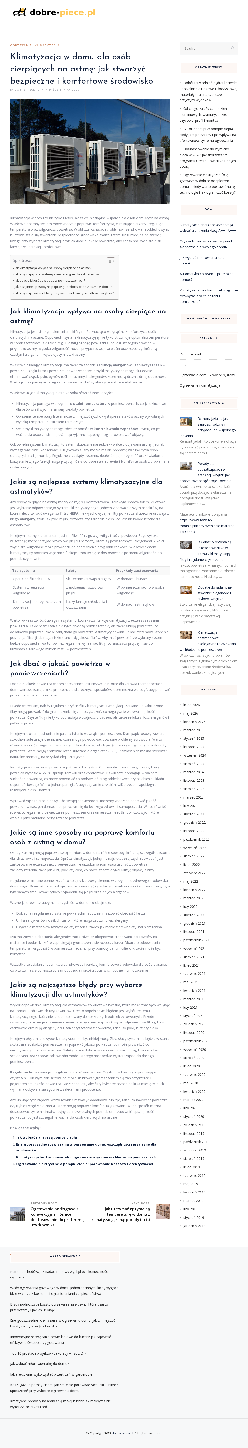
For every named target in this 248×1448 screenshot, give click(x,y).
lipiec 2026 (191, 705)
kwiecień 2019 (194, 1192)
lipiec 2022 (191, 864)
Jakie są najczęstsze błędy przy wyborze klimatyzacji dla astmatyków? (64, 293)
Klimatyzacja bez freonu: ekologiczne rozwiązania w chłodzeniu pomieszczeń (209, 296)
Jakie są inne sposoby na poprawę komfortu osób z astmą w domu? (63, 287)
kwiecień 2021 (194, 990)
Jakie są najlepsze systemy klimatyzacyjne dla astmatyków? (57, 274)
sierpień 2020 (193, 1057)
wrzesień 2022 (194, 847)
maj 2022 (190, 881)
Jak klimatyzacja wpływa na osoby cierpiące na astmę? (53, 268)
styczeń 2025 (193, 738)
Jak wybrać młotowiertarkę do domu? (39, 1363)
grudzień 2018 (194, 1225)
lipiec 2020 (191, 1066)
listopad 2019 (193, 1133)
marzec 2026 (193, 730)
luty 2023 (190, 805)
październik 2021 (196, 940)
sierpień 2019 (193, 1158)
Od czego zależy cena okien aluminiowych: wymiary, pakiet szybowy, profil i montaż (203, 114)
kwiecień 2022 (194, 889)
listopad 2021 (193, 931)
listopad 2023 (193, 780)
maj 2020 (190, 1083)
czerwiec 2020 (194, 1074)
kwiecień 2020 (194, 1091)
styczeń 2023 (193, 814)
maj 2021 (190, 982)
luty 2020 (190, 1108)
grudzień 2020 (194, 1024)
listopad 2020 (193, 1032)
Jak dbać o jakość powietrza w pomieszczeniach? (50, 280)
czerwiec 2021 (194, 973)
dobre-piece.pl (122, 1433)
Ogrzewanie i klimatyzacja (35, 46)
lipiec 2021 (191, 965)
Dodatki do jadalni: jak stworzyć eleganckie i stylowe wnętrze (215, 593)
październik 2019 (196, 1141)
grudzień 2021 (194, 923)
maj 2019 (190, 1183)
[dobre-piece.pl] (53, 12)
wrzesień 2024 (194, 755)
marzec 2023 (193, 797)
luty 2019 (190, 1209)
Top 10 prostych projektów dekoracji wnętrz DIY (48, 1353)
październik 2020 (196, 1041)
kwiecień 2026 (194, 721)
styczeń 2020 (193, 1116)
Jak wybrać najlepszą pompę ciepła (46, 1137)
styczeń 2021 (193, 1015)
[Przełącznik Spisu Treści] (108, 261)
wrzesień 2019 (194, 1150)
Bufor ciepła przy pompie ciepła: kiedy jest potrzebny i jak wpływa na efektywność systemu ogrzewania (208, 135)
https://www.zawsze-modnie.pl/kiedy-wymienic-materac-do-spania (207, 526)
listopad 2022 (193, 831)
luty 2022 (190, 906)
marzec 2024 (193, 772)
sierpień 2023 (193, 789)
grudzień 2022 (194, 822)
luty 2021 (190, 1007)
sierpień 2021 (193, 957)
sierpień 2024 (193, 763)
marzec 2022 (193, 898)
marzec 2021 (193, 999)
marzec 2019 (193, 1200)
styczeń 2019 (193, 1217)
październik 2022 (196, 839)
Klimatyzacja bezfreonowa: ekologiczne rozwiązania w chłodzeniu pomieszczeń (86, 1157)
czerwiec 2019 (194, 1175)
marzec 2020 (193, 1099)
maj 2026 (190, 713)
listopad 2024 (193, 747)
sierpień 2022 (193, 856)
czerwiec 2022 (194, 873)
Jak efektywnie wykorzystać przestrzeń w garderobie (51, 1374)
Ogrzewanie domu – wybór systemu (208, 375)
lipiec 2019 (191, 1167)
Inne (183, 364)
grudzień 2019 (194, 1125)
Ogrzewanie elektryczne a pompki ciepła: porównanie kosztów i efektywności (84, 1164)
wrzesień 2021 (194, 948)
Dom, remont (190, 354)
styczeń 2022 (193, 915)
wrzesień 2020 (194, 1049)
